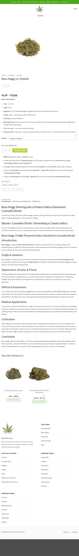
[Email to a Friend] (14, 189)
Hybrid (19, 75)
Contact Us (64, 2)
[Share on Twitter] (11, 189)
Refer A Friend (27, 2)
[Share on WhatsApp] (3, 189)
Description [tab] (6, 201)
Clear (75, 134)
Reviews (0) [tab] (36, 201)
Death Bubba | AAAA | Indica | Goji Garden (39, 391)
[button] (9, 9)
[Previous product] (7, 85)
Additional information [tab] (21, 201)
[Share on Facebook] (7, 189)
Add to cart (20, 150)
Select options (13, 399)
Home (4, 75)
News (19, 2)
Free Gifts (35, 2)
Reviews (13, 2)
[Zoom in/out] (2, 544)
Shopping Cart (55, 2)
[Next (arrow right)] (8, 552)
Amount (4, 138)
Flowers (11, 75)
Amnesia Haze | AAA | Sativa (14, 390)
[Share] (14, 544)
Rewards (42, 2)
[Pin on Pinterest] (18, 189)
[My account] (3, 9)
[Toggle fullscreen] (8, 544)
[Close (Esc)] (20, 544)
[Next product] (3, 85)
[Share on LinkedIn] (22, 189)
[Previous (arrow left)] (2, 552)
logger (48, 2)
